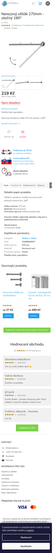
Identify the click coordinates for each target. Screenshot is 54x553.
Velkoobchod (7, 475)
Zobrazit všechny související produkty (27, 330)
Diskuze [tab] (40, 185)
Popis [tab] (6, 185)
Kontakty (5, 478)
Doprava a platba (9, 471)
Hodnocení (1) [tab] (29, 185)
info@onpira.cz (12, 448)
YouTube (9, 460)
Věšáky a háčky (29, 238)
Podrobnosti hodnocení (33, 25)
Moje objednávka (8, 492)
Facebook (10, 456)
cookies (30, 530)
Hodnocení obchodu (27, 344)
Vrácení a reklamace (10, 485)
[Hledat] (33, 3)
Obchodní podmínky (10, 489)
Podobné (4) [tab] (16, 185)
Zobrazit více (27, 428)
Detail (8, 316)
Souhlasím (25, 546)
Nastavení (26, 537)
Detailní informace (9, 123)
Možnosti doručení (9, 108)
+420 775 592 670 (14, 452)
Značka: (10, 28)
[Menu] (48, 3)
